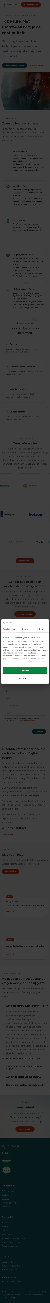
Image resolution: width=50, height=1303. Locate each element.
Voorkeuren (24, 678)
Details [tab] (25, 629)
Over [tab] (41, 629)
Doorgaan (25, 670)
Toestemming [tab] (9, 629)
